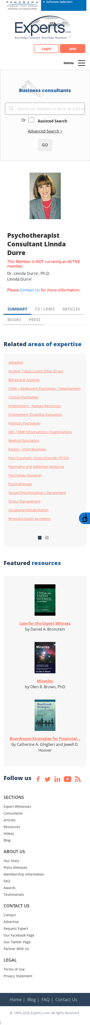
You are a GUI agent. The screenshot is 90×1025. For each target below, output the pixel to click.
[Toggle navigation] (81, 62)
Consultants (13, 813)
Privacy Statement (18, 976)
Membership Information (24, 874)
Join (72, 48)
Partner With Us (16, 948)
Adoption (15, 362)
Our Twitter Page (17, 942)
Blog (7, 840)
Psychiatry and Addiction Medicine (36, 467)
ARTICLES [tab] (71, 309)
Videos (9, 833)
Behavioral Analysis (24, 380)
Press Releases (15, 867)
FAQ (7, 881)
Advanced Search (44, 131)
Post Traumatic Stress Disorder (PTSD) (38, 458)
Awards (10, 887)
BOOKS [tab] (14, 319)
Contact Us (30, 290)
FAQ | (47, 999)
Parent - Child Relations (27, 449)
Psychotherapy (20, 484)
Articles (10, 820)
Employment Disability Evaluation (35, 415)
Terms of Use (14, 969)
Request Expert (16, 928)
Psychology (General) (25, 475)
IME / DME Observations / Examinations (40, 432)
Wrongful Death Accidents (29, 519)
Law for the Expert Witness (45, 623)
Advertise (11, 921)
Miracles (45, 681)
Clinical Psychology (23, 397)
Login (46, 48)
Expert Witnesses (17, 806)
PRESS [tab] (34, 319)
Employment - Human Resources (34, 406)
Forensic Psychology (24, 423)
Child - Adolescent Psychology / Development (44, 389)
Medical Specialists (23, 441)
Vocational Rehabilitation (28, 510)
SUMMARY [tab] (17, 309)
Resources (12, 826)
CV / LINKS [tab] (45, 309)
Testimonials (14, 894)
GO (45, 145)
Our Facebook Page (19, 935)
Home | (17, 999)
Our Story (11, 860)
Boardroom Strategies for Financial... (45, 738)
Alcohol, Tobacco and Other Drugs (35, 371)
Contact (10, 915)
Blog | (33, 999)
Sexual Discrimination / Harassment (37, 493)
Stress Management (24, 501)
